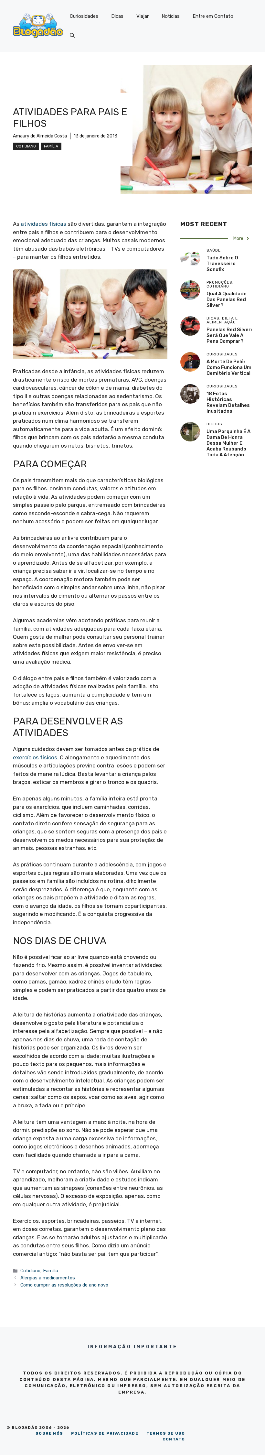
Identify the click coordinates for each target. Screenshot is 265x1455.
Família (51, 146)
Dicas (117, 16)
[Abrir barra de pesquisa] (72, 35)
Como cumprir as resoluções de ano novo (64, 1285)
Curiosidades (84, 16)
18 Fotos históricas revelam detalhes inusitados (228, 402)
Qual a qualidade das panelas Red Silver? (227, 299)
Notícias (171, 16)
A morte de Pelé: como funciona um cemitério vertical (229, 367)
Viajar (142, 16)
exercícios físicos (35, 757)
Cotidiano (26, 146)
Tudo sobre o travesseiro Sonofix (222, 263)
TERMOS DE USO (165, 1433)
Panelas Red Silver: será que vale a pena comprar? (229, 335)
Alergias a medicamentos (47, 1278)
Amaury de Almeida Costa (40, 136)
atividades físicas (43, 224)
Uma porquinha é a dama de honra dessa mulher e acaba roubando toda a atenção (228, 443)
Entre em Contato (213, 16)
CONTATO (174, 1439)
